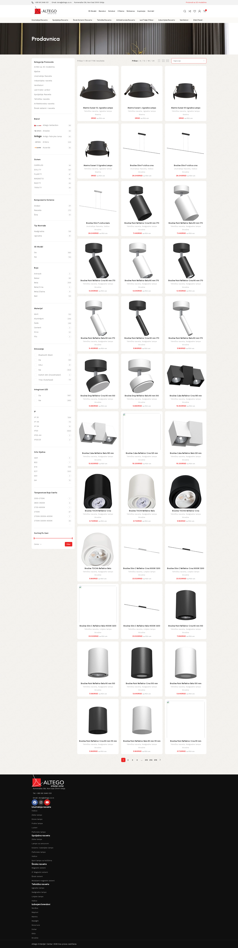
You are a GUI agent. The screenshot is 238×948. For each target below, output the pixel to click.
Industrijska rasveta (43, 81)
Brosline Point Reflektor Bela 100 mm (185, 683)
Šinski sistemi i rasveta (44, 108)
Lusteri (34, 828)
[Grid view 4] (167, 61)
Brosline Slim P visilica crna (141, 165)
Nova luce (36, 925)
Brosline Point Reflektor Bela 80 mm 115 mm (141, 741)
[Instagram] (41, 802)
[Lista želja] (194, 11)
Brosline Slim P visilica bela (98, 223)
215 (155, 760)
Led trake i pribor (42, 90)
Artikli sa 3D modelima (44, 67)
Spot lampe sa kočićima (42, 860)
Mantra (98, 114)
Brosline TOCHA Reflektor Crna (185, 511)
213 (146, 760)
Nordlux (35, 908)
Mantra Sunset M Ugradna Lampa (185, 108)
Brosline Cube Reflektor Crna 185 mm (186, 396)
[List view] (159, 61)
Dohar (34, 929)
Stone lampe (37, 819)
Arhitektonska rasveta (44, 104)
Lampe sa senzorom (40, 843)
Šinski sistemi (37, 876)
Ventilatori (38, 85)
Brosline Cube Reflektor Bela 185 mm (98, 453)
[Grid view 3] (163, 61)
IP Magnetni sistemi (40, 872)
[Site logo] (45, 11)
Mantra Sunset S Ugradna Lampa (98, 165)
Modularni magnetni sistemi (43, 881)
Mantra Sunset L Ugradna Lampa (142, 108)
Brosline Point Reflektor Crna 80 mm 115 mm (98, 741)
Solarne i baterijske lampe (42, 848)
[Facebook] (35, 802)
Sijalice (37, 71)
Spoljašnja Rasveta (42, 94)
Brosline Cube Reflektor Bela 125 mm (185, 453)
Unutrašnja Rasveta (43, 76)
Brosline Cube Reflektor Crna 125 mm (142, 453)
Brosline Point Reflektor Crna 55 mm (185, 741)
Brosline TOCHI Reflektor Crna (98, 511)
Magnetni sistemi (39, 868)
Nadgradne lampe (149, 226)
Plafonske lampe (39, 832)
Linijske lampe (149, 572)
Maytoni (35, 912)
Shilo (34, 933)
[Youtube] (47, 802)
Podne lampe (37, 823)
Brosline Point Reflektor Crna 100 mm (142, 683)
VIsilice (34, 811)
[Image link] (48, 781)
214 (150, 760)
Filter (69, 544)
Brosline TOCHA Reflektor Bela (98, 568)
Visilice (150, 169)
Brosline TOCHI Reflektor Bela (142, 511)
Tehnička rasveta (42, 99)
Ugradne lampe (105, 111)
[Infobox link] (40, 2)
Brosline (141, 172)
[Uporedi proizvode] (189, 11)
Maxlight (35, 921)
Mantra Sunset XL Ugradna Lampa (98, 108)
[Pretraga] (184, 11)
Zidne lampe (37, 815)
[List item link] (119, 788)
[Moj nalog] (199, 11)
